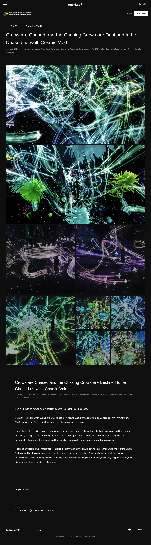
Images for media (22, 489)
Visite (129, 14)
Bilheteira (141, 14)
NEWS (26, 530)
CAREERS (38, 530)
